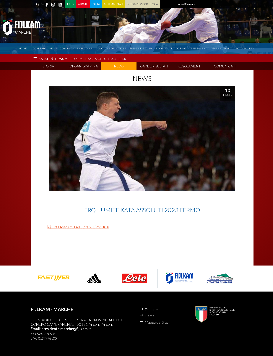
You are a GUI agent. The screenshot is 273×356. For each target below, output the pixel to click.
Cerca (149, 316)
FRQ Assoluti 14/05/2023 (80, 227)
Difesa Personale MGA (142, 4)
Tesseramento (199, 48)
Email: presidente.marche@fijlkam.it (61, 328)
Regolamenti (190, 66)
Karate (82, 4)
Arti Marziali (113, 4)
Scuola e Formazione (111, 48)
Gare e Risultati (154, 66)
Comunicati (225, 66)
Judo (70, 4)
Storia (48, 66)
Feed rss (151, 309)
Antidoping (178, 48)
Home (23, 48)
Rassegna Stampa (141, 48)
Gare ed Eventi (222, 48)
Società (161, 48)
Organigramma (83, 66)
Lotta (96, 4)
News (53, 48)
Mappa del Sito (156, 322)
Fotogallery (245, 48)
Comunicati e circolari (76, 48)
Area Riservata (186, 4)
